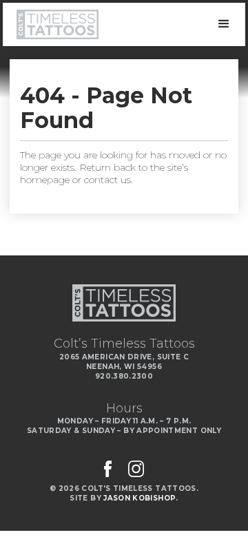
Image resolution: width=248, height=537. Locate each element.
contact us (107, 179)
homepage (45, 179)
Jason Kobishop (139, 498)
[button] (224, 24)
